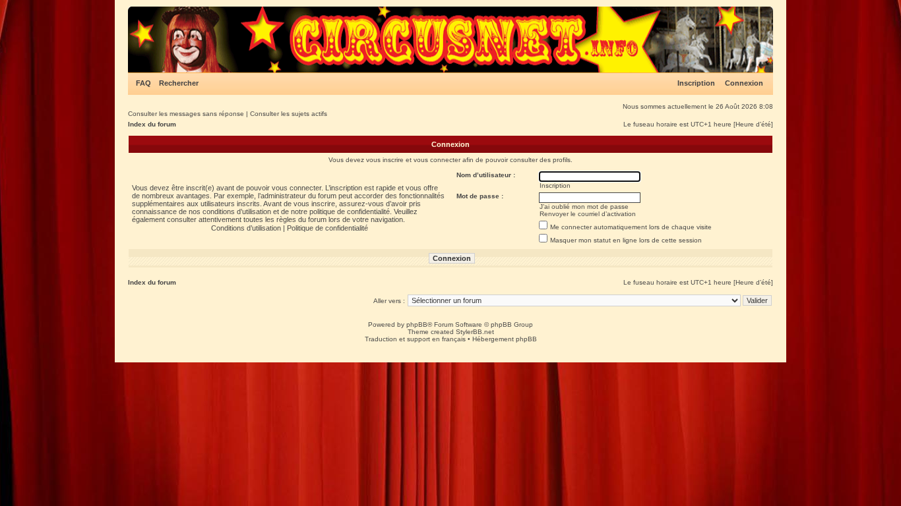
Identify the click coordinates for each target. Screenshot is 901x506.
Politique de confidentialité (327, 228)
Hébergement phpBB (504, 339)
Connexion (744, 83)
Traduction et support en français (415, 339)
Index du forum (152, 124)
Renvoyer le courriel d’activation (588, 213)
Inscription (696, 83)
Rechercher (179, 83)
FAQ (143, 83)
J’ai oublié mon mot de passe (584, 206)
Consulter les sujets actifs (288, 113)
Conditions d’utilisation (246, 228)
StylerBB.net (475, 331)
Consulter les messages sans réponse (186, 113)
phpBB (416, 324)
